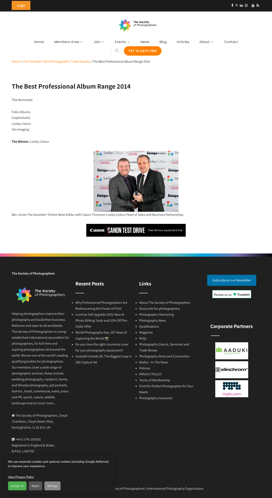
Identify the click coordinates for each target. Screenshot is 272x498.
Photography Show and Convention (164, 356)
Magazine (146, 332)
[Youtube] (253, 5)
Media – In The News (153, 362)
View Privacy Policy (21, 477)
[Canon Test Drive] (136, 235)
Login (21, 5)
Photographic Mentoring (156, 314)
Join (97, 41)
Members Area (66, 41)
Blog (163, 41)
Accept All (17, 486)
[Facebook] (232, 5)
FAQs (142, 338)
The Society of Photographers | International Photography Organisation (153, 488)
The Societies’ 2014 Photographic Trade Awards (56, 61)
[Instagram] (246, 5)
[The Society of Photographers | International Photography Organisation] (137, 34)
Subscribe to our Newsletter (231, 280)
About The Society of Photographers (164, 302)
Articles (183, 41)
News (144, 41)
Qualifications (149, 326)
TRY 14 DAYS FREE (143, 51)
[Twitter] (236, 5)
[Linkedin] (241, 5)
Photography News (152, 320)
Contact (231, 41)
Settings (52, 486)
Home (39, 41)
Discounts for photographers (159, 308)
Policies (144, 368)
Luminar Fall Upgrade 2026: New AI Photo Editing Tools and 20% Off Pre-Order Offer (101, 320)
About (204, 41)
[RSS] (257, 5)
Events (120, 41)
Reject (35, 486)
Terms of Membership (154, 380)
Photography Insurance (155, 398)
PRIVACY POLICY (150, 374)
